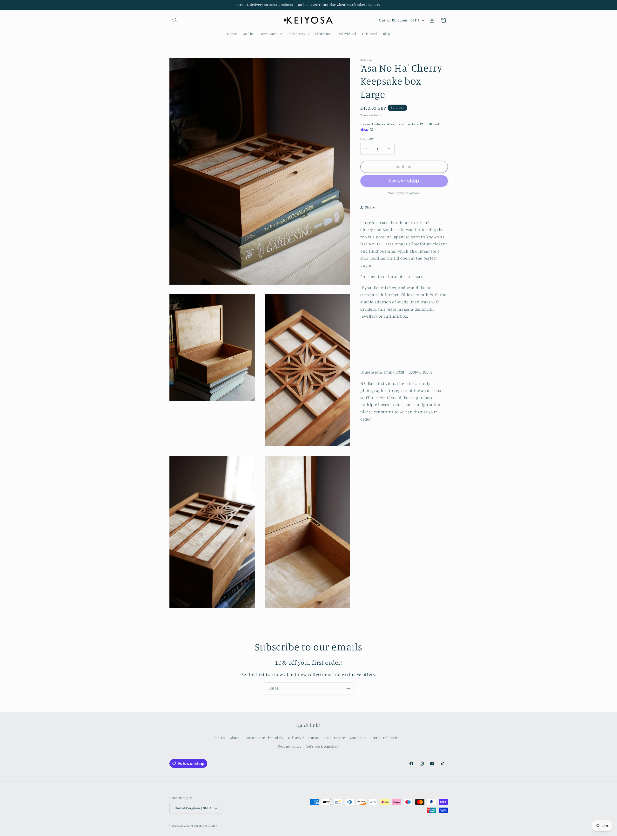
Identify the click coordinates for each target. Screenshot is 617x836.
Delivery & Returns (303, 738)
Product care (334, 738)
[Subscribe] (348, 688)
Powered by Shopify (203, 825)
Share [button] (370, 207)
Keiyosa (184, 825)
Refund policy (289, 746)
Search (219, 738)
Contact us (359, 738)
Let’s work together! (322, 746)
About (235, 738)
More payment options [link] (404, 193)
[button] (175, 20)
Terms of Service (385, 738)
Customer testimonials (264, 738)
